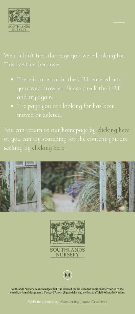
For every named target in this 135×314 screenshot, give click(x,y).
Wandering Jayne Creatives (84, 301)
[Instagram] (67, 275)
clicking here (113, 130)
